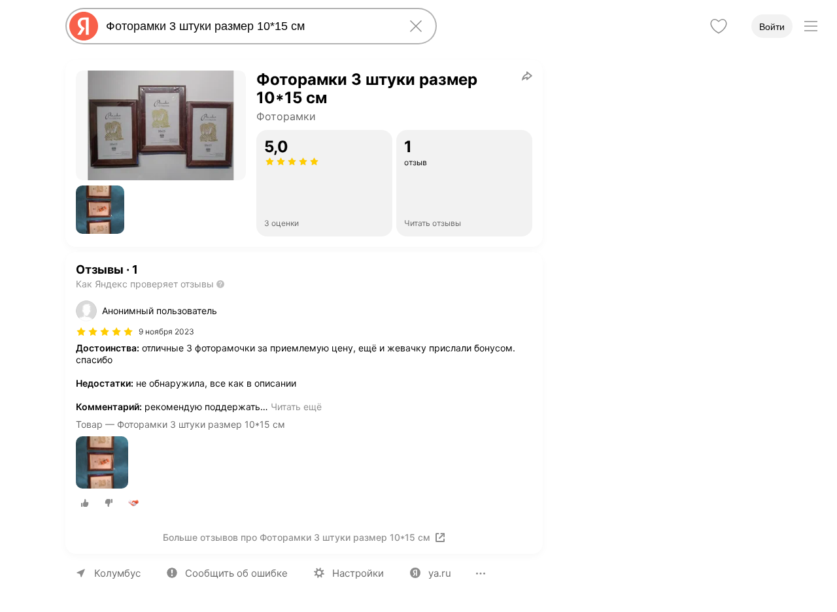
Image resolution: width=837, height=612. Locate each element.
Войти (772, 27)
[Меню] (811, 26)
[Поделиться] (527, 76)
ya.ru (439, 573)
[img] (104, 332)
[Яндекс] (83, 26)
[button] (100, 209)
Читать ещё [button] (296, 406)
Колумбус (117, 573)
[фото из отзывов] (102, 463)
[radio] (85, 502)
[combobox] (248, 26)
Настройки (358, 573)
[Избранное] (718, 26)
